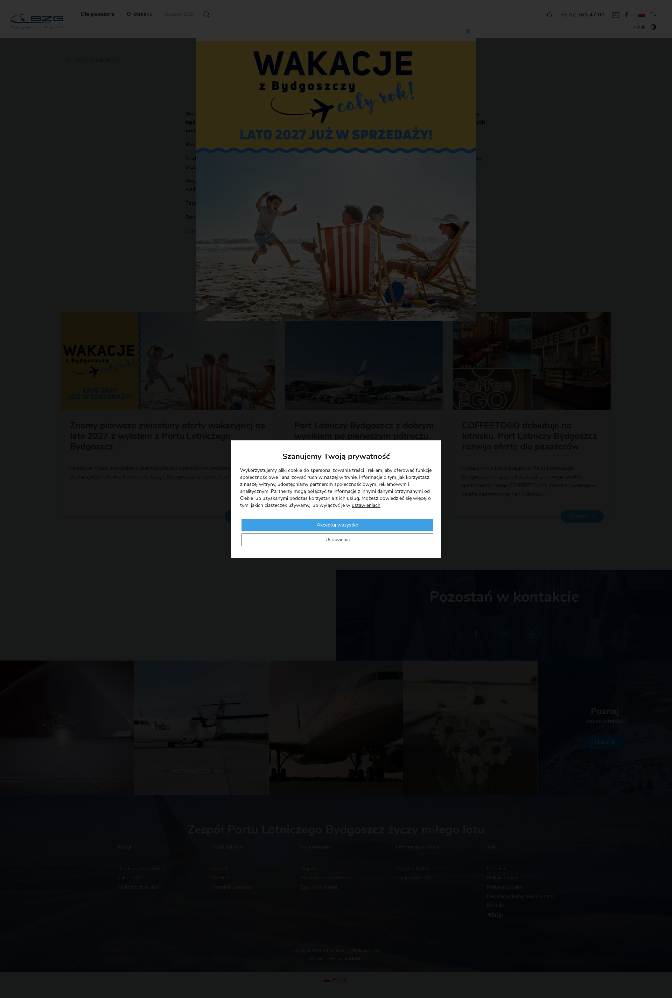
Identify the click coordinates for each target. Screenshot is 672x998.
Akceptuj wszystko (337, 525)
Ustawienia (338, 539)
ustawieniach (366, 505)
